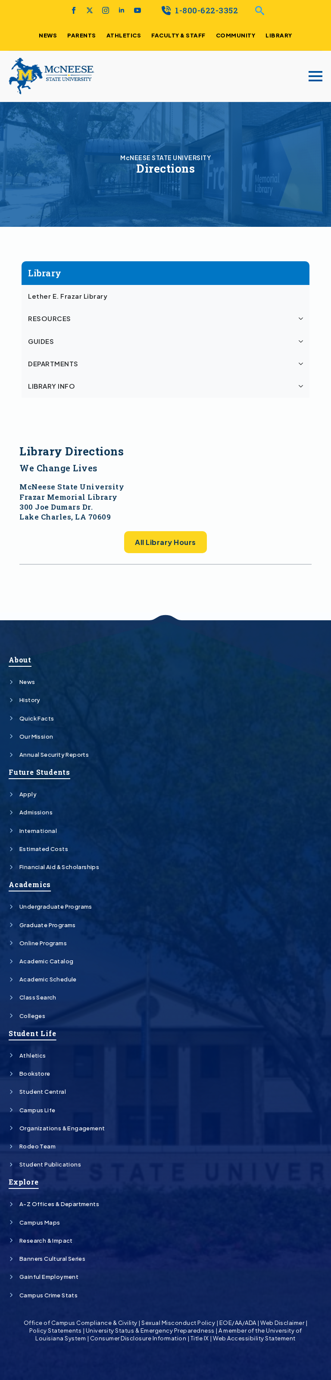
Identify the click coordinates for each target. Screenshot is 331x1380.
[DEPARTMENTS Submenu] (302, 364)
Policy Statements (55, 1330)
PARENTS (81, 35)
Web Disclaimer (282, 1322)
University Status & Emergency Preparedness (150, 1330)
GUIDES (41, 341)
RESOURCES (49, 318)
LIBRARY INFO (51, 386)
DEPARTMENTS (53, 364)
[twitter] (90, 10)
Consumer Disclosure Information (138, 1338)
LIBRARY (278, 35)
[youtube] (137, 10)
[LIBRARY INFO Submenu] (302, 386)
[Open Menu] (315, 76)
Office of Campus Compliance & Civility (80, 1322)
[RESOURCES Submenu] (302, 318)
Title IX (199, 1338)
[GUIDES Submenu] (302, 341)
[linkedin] (121, 10)
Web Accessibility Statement (254, 1338)
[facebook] (74, 10)
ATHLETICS (123, 35)
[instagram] (105, 10)
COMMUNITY (236, 35)
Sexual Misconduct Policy (178, 1322)
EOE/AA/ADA (237, 1322)
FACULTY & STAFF (178, 35)
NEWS (48, 35)
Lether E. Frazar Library (67, 296)
